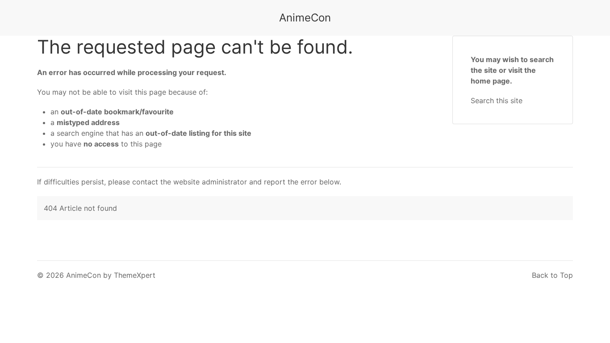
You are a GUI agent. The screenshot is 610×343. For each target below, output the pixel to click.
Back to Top (552, 275)
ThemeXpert (134, 275)
